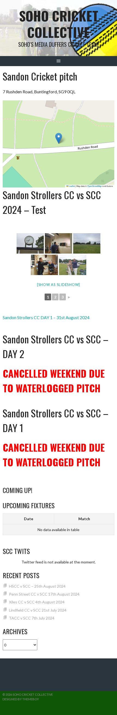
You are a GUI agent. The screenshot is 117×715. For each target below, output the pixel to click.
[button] (58, 138)
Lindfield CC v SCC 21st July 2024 (37, 610)
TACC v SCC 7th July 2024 (31, 618)
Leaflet (71, 185)
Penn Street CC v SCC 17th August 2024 (44, 594)
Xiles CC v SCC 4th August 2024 (36, 602)
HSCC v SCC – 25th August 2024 (37, 586)
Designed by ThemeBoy (20, 699)
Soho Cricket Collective (58, 24)
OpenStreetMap (94, 185)
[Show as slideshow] (58, 284)
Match (84, 518)
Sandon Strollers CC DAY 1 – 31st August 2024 (46, 317)
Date (28, 518)
